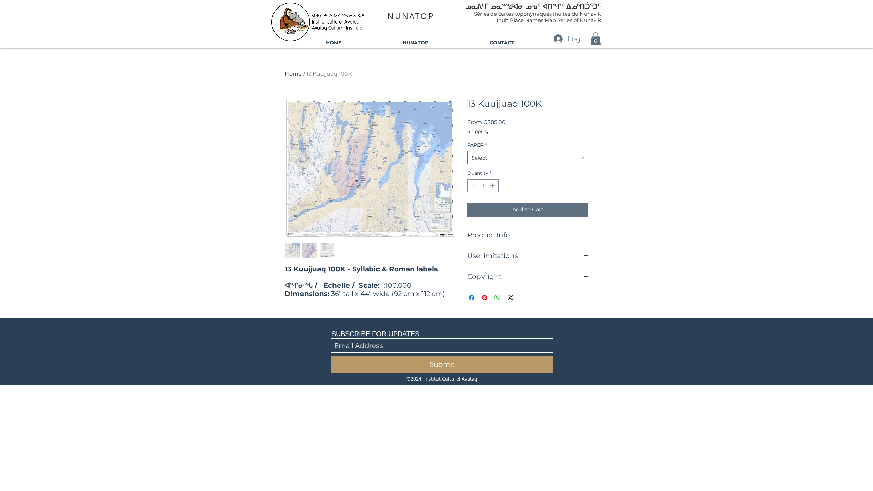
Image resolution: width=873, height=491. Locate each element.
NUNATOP (410, 16)
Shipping (478, 131)
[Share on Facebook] (472, 298)
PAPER (477, 145)
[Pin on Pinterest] (484, 298)
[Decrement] (472, 186)
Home (293, 74)
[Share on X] (510, 298)
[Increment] (493, 186)
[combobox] (527, 157)
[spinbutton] (483, 186)
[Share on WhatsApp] (497, 298)
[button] (595, 38)
